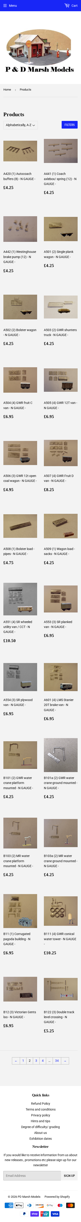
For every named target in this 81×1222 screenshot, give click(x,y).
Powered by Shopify (57, 1196)
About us (40, 1133)
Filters (70, 125)
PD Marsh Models (29, 1196)
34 (57, 1060)
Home (7, 89)
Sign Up (69, 1175)
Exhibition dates (40, 1138)
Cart (74, 5)
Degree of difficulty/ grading (40, 1127)
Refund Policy (40, 1103)
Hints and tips (40, 1121)
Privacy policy (40, 1115)
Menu (13, 5)
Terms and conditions (41, 1109)
